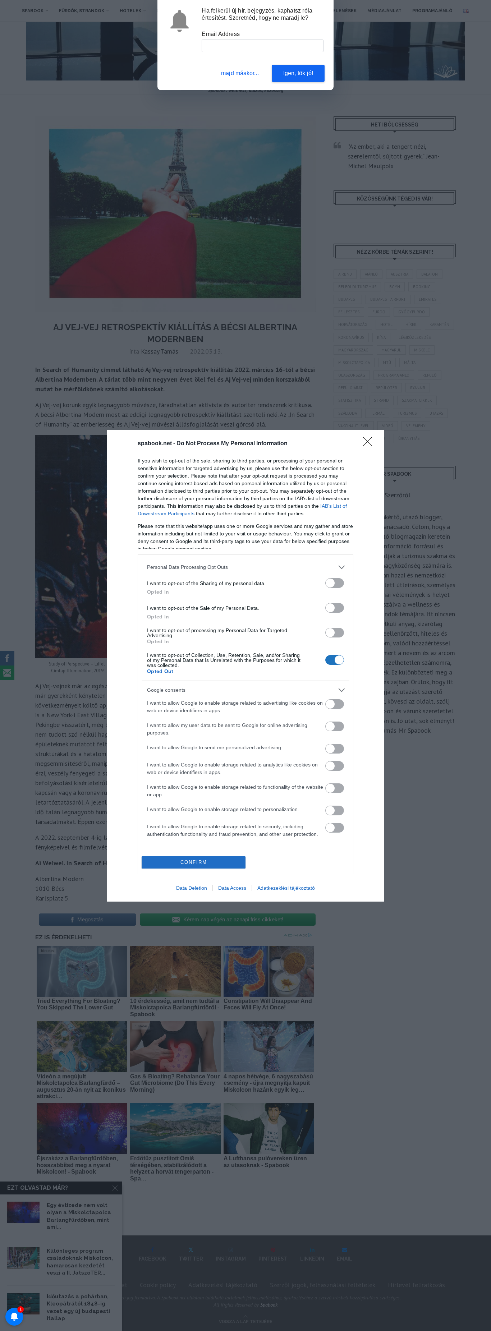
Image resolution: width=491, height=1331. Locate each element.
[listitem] (245, 567)
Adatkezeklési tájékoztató (286, 888)
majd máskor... (240, 73)
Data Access (232, 888)
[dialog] (245, 666)
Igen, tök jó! (298, 73)
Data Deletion (191, 888)
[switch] (334, 583)
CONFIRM (193, 862)
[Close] (370, 444)
